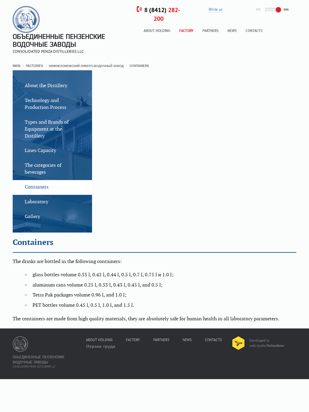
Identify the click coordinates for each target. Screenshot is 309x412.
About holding (157, 31)
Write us (216, 9)
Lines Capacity (40, 151)
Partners (210, 31)
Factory (186, 31)
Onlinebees (275, 346)
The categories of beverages (43, 169)
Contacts (254, 31)
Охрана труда (100, 346)
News (232, 31)
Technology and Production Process (45, 104)
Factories (34, 66)
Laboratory (36, 202)
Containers (37, 187)
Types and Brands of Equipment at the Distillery (46, 129)
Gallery (32, 217)
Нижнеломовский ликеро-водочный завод (86, 66)
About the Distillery (46, 86)
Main (16, 66)
